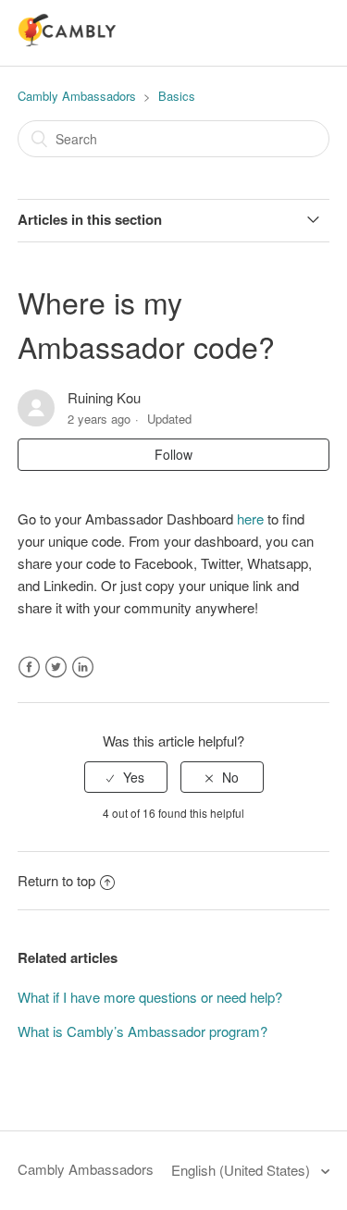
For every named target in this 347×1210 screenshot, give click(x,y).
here (250, 518)
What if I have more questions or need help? (150, 996)
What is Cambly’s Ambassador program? (142, 1031)
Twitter (56, 667)
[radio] (125, 777)
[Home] (67, 41)
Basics (176, 96)
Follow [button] (173, 454)
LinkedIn (82, 667)
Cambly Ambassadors (79, 96)
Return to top (56, 880)
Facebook (29, 667)
